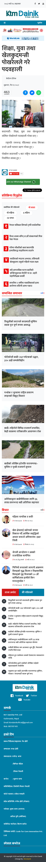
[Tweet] (32, 92)
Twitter (33, 695)
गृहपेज (39, 22)
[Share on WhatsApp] (38, 92)
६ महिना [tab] (26, 213)
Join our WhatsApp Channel (19, 181)
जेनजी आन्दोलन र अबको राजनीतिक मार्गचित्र (23, 554)
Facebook (19, 695)
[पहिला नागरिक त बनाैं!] (7, 519)
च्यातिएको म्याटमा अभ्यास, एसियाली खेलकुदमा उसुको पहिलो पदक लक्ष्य (24, 260)
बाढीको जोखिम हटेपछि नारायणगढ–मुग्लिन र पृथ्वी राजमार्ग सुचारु (21, 465)
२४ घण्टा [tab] (10, 218)
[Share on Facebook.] (25, 92)
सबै (42, 293)
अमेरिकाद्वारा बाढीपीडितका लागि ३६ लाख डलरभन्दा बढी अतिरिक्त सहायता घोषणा (21, 502)
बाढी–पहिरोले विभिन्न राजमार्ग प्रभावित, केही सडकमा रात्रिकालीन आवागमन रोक (22, 430)
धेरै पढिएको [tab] (27, 592)
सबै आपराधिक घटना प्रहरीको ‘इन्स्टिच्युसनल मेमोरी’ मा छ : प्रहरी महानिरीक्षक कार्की (23, 273)
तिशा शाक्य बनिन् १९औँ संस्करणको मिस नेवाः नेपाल (25, 238)
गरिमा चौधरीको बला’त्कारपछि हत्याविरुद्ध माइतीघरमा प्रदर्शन (21, 249)
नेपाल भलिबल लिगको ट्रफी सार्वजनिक (25, 225)
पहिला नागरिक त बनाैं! (22, 517)
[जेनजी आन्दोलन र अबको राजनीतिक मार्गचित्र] (7, 555)
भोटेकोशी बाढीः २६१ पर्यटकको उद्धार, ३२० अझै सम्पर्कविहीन (21, 359)
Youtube (26, 699)
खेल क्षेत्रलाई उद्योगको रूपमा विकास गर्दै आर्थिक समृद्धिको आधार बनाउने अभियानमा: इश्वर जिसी (26, 535)
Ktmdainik (27, 859)
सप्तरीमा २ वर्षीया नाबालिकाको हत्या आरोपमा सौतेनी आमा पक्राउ (24, 284)
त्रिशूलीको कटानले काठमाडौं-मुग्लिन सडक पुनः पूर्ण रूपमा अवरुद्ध (20, 323)
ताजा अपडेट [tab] (10, 592)
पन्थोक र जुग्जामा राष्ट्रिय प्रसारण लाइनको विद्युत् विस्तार (18, 394)
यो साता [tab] (31, 207)
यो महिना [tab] (10, 213)
